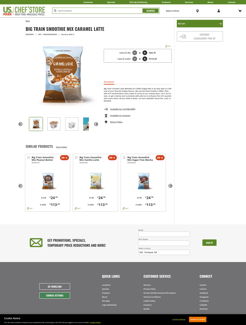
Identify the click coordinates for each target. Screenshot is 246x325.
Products (166, 2)
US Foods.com (55, 286)
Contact (231, 2)
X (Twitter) (204, 301)
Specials (111, 2)
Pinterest (204, 309)
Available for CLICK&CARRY (122, 109)
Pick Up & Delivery (138, 2)
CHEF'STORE (24, 10)
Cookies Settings (54, 295)
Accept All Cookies (197, 319)
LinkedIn (203, 305)
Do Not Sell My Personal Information (160, 293)
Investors (148, 305)
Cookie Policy (149, 301)
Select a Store (144, 248)
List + (169, 46)
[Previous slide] (20, 124)
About (210, 2)
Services (189, 2)
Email (140, 230)
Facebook (204, 293)
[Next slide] (96, 124)
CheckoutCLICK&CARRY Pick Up (204, 36)
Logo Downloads (109, 305)
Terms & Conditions (152, 297)
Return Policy (116, 122)
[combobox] (106, 11)
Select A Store (172, 11)
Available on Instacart (120, 115)
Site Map (106, 301)
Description (109, 81)
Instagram (204, 297)
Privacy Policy (150, 289)
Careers (203, 285)
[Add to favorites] (28, 157)
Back (28, 21)
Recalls (147, 309)
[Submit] (150, 10)
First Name (143, 239)
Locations (88, 2)
